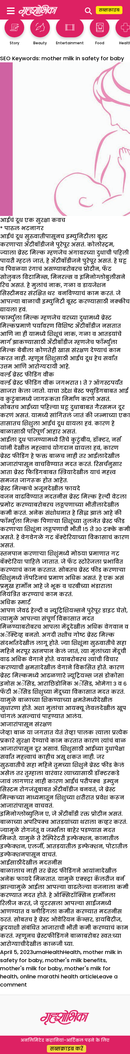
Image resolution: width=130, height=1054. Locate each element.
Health (54, 952)
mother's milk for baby (31, 968)
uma (39, 952)
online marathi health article (58, 976)
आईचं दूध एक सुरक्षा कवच (32, 220)
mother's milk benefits (75, 960)
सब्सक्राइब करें (66, 1048)
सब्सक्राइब (109, 10)
